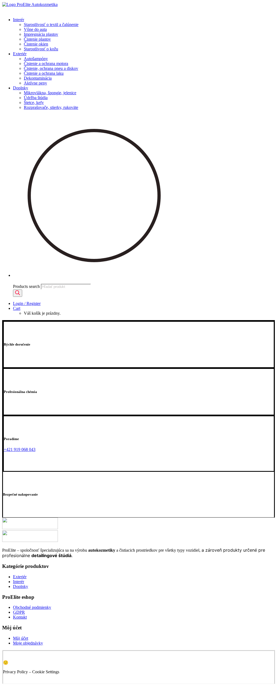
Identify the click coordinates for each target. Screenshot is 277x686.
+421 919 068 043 (19, 449)
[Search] (17, 293)
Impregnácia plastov (41, 34)
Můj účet (20, 638)
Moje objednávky (28, 643)
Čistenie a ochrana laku (44, 73)
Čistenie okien (36, 44)
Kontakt (20, 617)
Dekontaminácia (38, 78)
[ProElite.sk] (138, 7)
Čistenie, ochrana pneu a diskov (51, 68)
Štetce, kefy (34, 102)
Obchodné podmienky (32, 607)
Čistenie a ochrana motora (46, 63)
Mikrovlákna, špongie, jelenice (50, 92)
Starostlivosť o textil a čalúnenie (51, 24)
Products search (26, 286)
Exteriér (20, 53)
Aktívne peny (35, 83)
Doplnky (20, 88)
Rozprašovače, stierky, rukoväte (51, 107)
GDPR (19, 612)
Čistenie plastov (37, 39)
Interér (18, 19)
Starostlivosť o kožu (41, 49)
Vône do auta (35, 29)
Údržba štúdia (36, 97)
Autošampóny (36, 58)
